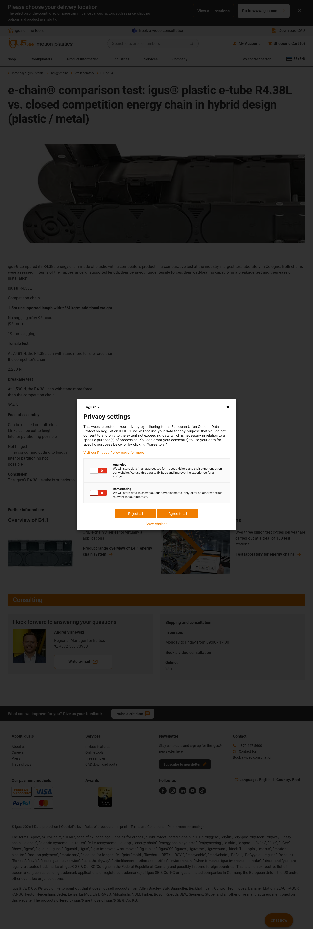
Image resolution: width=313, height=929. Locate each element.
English (90, 407)
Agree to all (178, 513)
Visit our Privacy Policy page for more (113, 452)
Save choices (156, 524)
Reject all (135, 513)
